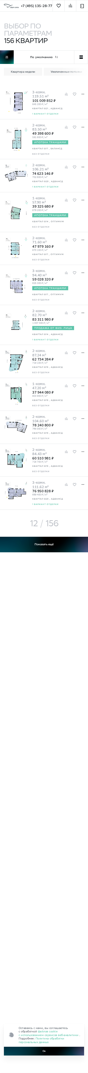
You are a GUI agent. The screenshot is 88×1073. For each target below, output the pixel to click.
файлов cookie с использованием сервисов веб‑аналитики (49, 1033)
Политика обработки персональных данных (41, 1040)
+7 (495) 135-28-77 (36, 6)
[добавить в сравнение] (70, 6)
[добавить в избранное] (58, 6)
